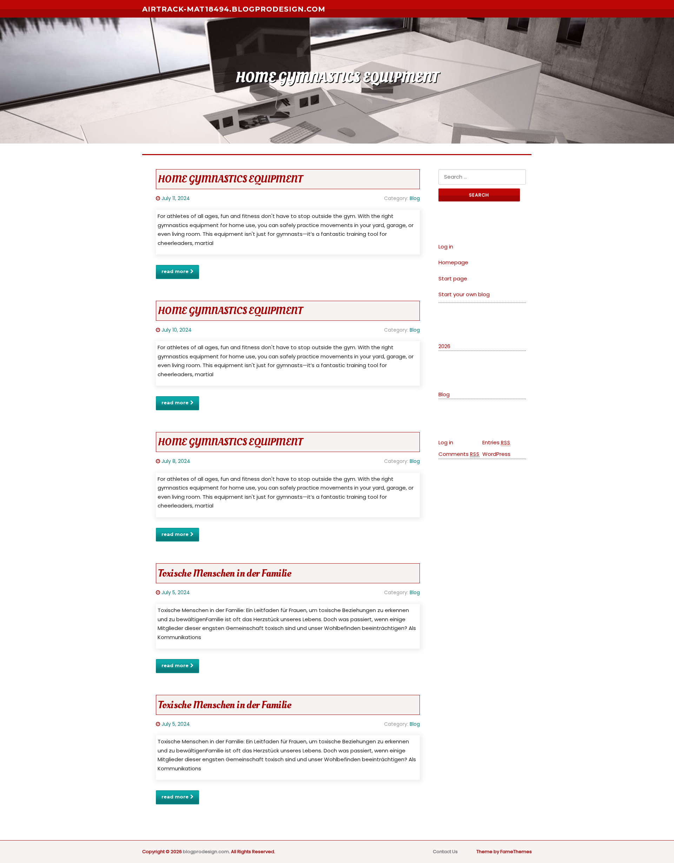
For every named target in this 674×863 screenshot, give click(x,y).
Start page (452, 278)
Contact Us (445, 851)
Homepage (453, 262)
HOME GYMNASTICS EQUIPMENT (230, 179)
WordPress (496, 454)
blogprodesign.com (206, 851)
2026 (444, 346)
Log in (445, 246)
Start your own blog (464, 294)
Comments (459, 454)
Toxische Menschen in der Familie (224, 573)
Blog (415, 198)
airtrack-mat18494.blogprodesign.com (233, 9)
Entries (496, 442)
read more (175, 271)
